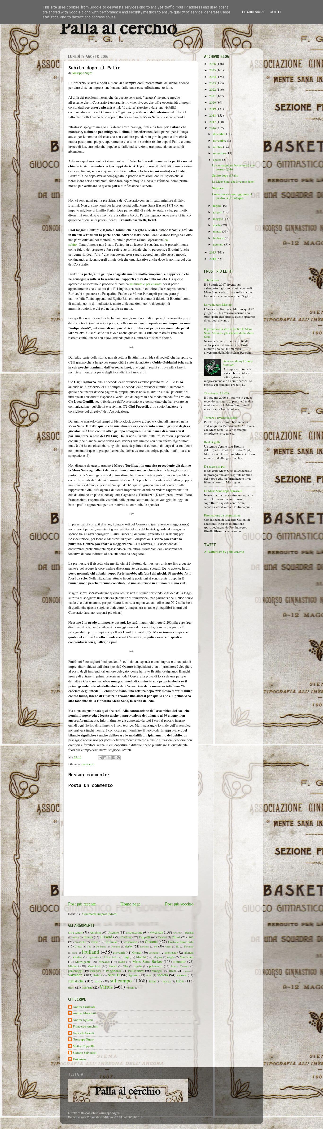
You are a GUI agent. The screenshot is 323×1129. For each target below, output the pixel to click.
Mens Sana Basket (147, 961)
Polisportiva (136, 970)
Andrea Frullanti (84, 1007)
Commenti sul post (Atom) (100, 914)
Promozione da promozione (222, 515)
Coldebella (80, 942)
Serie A (97, 975)
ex (155, 946)
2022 (213, 89)
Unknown (79, 1059)
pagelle (138, 966)
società (162, 974)
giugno (218, 212)
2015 (213, 252)
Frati (74, 952)
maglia (171, 957)
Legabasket (93, 957)
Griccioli (153, 952)
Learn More (253, 12)
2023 (213, 83)
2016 (213, 128)
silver (149, 975)
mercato (179, 961)
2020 (213, 102)
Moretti (113, 966)
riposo (186, 971)
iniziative (77, 957)
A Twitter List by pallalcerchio (224, 552)
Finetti (168, 946)
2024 (213, 77)
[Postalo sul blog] (104, 757)
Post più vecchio (179, 904)
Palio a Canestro (180, 966)
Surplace (218, 188)
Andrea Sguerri (83, 1020)
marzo (217, 231)
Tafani (152, 981)
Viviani (130, 987)
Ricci (172, 970)
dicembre (219, 134)
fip (177, 946)
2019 (213, 109)
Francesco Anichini (85, 1026)
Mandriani (186, 957)
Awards (177, 932)
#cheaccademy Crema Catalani (237, 363)
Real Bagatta (212, 442)
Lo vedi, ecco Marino (218, 304)
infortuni (188, 952)
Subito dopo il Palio (225, 175)
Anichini (95, 932)
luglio (217, 205)
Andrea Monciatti (84, 1013)
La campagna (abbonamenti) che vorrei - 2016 (233, 167)
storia (98, 981)
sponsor (182, 975)
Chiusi (176, 937)
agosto (217, 159)
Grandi (136, 952)
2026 (213, 64)
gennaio (218, 244)
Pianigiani (95, 971)
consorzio (88, 764)
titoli (71, 987)
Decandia (115, 946)
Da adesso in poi (214, 466)
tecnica (166, 981)
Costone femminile (180, 942)
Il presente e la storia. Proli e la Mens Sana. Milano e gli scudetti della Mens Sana (228, 332)
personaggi (75, 970)
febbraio (219, 238)
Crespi (78, 946)
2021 (213, 96)
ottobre (218, 147)
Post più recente (82, 904)
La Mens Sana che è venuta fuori (233, 181)
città (190, 937)
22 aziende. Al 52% (216, 393)
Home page (130, 904)
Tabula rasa (211, 280)
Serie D (114, 974)
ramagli (157, 970)
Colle (94, 942)
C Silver (126, 937)
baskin (75, 937)
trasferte (87, 987)
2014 (213, 259)
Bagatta (189, 932)
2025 (213, 70)
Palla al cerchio (118, 29)
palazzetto (155, 966)
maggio (218, 218)
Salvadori (75, 974)
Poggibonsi (113, 970)
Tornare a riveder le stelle (220, 417)
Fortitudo (188, 946)
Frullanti (90, 951)
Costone (151, 941)
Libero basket (111, 957)
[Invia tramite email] (100, 757)
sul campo (121, 980)
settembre (220, 153)
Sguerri (133, 975)
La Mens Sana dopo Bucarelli (223, 491)
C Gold (106, 936)
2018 (213, 115)
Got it (276, 12)
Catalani (162, 937)
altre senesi (75, 932)
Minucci (73, 966)
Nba (125, 966)
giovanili (119, 952)
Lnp (126, 957)
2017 (213, 122)
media (121, 962)
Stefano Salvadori (84, 1053)
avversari (156, 932)
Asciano (113, 932)
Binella (88, 937)
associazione (134, 932)
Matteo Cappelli (83, 1046)
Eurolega (144, 946)
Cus (89, 946)
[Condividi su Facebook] (113, 757)
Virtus (106, 986)
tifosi (180, 981)
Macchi (141, 957)
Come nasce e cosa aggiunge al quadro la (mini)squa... (232, 196)
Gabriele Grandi (83, 1033)
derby (129, 946)
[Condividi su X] (109, 757)
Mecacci (104, 962)
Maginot (158, 957)
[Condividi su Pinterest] (118, 757)
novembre (220, 140)
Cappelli (144, 937)
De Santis (101, 946)
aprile (217, 225)
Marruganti (82, 962)
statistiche (76, 981)
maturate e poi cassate (146, 283)
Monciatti (93, 966)
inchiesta (170, 952)
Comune (111, 942)
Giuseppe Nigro (83, 1039)
